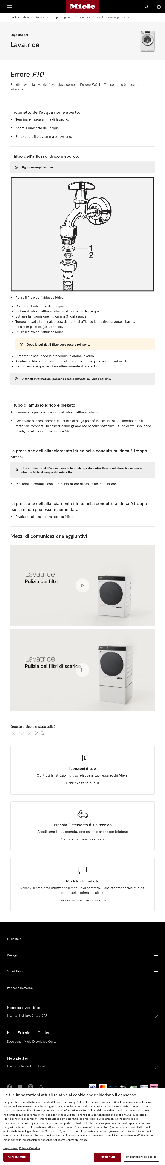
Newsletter (17, 1058)
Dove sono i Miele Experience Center (32, 1041)
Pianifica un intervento (83, 839)
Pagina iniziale (19, 17)
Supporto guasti (61, 17)
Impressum (10, 1148)
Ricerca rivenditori (24, 1008)
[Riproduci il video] (82, 585)
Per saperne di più (83, 783)
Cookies (34, 1148)
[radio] (14, 732)
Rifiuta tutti (107, 1157)
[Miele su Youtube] (20, 1086)
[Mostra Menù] (9, 6)
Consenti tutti (17, 1157)
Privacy (24, 1148)
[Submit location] (156, 1016)
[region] (82, 1126)
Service (39, 17)
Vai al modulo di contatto (83, 900)
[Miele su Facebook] (9, 1086)
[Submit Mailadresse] (156, 1067)
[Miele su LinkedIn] (41, 1086)
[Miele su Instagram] (30, 1086)
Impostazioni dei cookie (141, 1157)
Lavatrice (84, 17)
